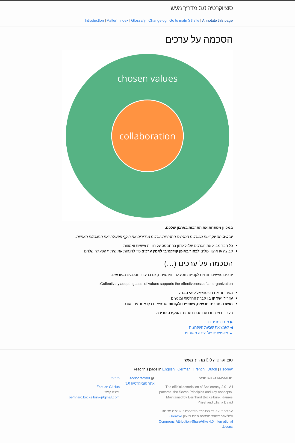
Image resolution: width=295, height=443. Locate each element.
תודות (115, 377)
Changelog (157, 20)
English (168, 369)
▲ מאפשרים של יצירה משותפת (208, 332)
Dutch (212, 369)
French (199, 369)
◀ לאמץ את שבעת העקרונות (211, 327)
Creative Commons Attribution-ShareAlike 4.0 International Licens (196, 421)
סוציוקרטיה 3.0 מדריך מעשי (201, 7)
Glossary (138, 20)
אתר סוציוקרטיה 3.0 (139, 383)
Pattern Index (117, 20)
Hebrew (226, 369)
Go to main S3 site (184, 20)
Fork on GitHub (108, 386)
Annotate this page (217, 20)
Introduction (94, 20)
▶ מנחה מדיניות (220, 321)
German (184, 369)
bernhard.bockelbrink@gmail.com (94, 396)
